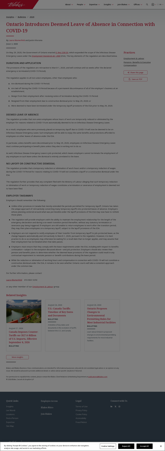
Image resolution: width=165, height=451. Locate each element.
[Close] (161, 446)
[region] (82, 446)
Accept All (144, 446)
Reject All (126, 446)
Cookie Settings (108, 446)
